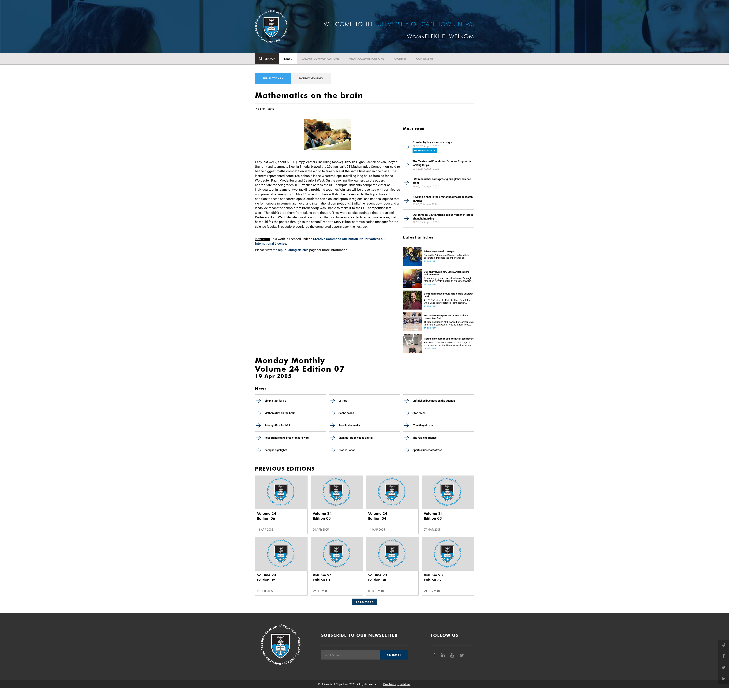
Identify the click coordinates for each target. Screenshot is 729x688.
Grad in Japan (346, 450)
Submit (394, 655)
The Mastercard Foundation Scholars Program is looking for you (442, 163)
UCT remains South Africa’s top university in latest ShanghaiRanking (443, 216)
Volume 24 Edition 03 (433, 516)
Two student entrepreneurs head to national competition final (446, 317)
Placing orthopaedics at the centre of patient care (448, 338)
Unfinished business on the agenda (434, 400)
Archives (400, 58)
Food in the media (349, 425)
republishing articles (293, 250)
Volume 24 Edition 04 (377, 516)
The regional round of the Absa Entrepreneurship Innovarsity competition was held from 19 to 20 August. (449, 323)
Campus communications (320, 58)
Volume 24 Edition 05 (322, 516)
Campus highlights (275, 450)
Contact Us (425, 58)
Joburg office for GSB (277, 425)
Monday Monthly (311, 78)
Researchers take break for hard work (286, 437)
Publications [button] (272, 78)
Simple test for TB (275, 400)
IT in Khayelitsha (423, 425)
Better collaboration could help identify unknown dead (448, 295)
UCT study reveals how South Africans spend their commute (446, 273)
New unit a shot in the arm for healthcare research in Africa (443, 198)
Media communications (366, 58)
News (288, 58)
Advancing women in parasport (439, 251)
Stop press (419, 413)
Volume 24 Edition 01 (322, 577)
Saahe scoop (346, 413)
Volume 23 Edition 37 (433, 577)
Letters (342, 400)
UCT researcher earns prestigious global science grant (442, 181)
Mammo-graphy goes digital (355, 437)
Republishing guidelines (396, 684)
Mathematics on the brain (279, 413)
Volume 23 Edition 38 (377, 577)
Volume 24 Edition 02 (266, 577)
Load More (364, 601)
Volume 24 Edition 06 (266, 516)
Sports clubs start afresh (427, 450)
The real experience (425, 437)
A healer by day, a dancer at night (432, 142)
